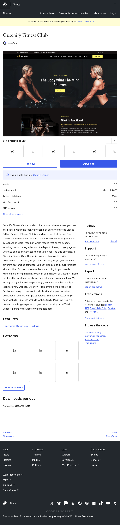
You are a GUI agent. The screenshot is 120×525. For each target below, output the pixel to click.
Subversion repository (95, 336)
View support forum (94, 264)
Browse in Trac (92, 339)
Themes (7, 13)
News (6, 454)
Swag (95, 465)
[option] (14, 350)
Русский (93, 311)
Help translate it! (86, 21)
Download (89, 163)
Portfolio (35, 326)
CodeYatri (12, 43)
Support (65, 454)
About (6, 449)
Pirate (13, 503)
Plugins (36, 459)
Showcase (37, 449)
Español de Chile (98, 308)
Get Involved (98, 449)
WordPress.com (13, 474)
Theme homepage (12, 214)
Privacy (7, 465)
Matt (7, 479)
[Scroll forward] (114, 141)
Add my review (92, 241)
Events (94, 454)
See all (113, 241)
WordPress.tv (70, 465)
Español (111, 308)
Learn (64, 449)
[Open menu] (115, 4)
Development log (93, 332)
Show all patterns (14, 387)
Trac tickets (90, 343)
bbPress (9, 484)
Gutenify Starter (41, 175)
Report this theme (93, 287)
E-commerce (9, 326)
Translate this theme (94, 318)
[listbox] (41, 361)
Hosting (7, 459)
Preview (30, 163)
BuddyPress (11, 490)
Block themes (23, 326)
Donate (96, 459)
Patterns (36, 465)
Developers (67, 459)
